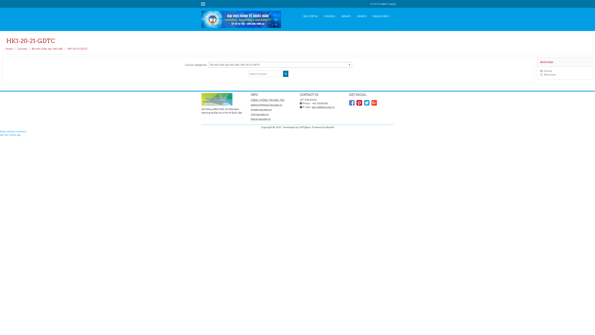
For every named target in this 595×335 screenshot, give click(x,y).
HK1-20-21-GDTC (77, 48)
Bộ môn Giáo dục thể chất (47, 48)
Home (9, 48)
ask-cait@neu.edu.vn (323, 107)
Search (362, 16)
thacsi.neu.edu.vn (261, 119)
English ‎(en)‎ (381, 16)
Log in (392, 4)
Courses (329, 16)
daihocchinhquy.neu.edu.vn (266, 104)
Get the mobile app (10, 134)
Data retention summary (13, 131)
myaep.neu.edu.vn (261, 109)
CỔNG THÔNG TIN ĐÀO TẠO (267, 100)
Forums (548, 70)
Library (346, 16)
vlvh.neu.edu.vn (260, 114)
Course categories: (196, 64)
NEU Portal (310, 16)
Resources (550, 74)
